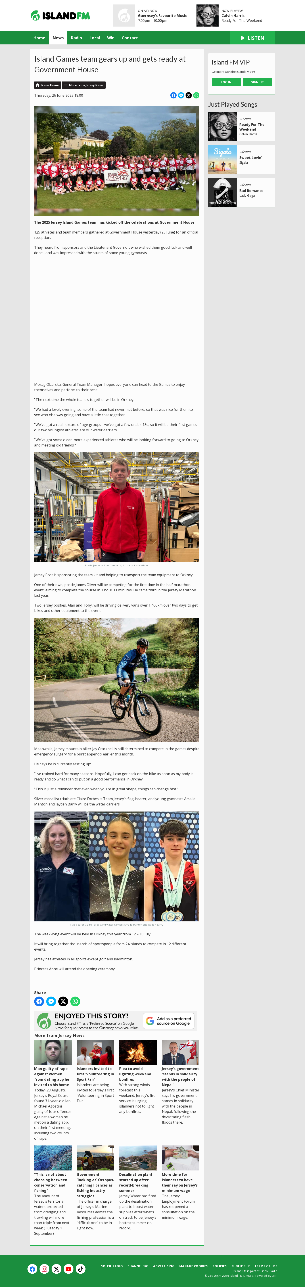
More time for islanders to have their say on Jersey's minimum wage (180, 1182)
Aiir (274, 1276)
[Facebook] (32, 1269)
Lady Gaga (247, 195)
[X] (56, 1269)
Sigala (243, 162)
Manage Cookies (193, 1266)
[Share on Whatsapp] (196, 95)
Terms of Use (266, 1266)
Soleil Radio (112, 1266)
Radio (76, 37)
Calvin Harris (232, 16)
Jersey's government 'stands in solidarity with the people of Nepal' (180, 1076)
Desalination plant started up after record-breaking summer (135, 1182)
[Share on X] (189, 95)
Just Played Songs (232, 104)
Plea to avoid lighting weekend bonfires (135, 1074)
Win (111, 37)
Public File (241, 1266)
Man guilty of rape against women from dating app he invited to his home (51, 1076)
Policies (220, 1266)
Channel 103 (137, 1266)
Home (39, 37)
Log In (226, 82)
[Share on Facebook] (173, 95)
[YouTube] (68, 1269)
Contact (130, 37)
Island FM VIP (231, 62)
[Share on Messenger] (181, 95)
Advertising (164, 1266)
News (58, 37)
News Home (50, 85)
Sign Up (257, 82)
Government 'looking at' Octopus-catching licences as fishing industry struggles (95, 1185)
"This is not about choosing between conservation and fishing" (50, 1182)
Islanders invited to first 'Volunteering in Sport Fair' (95, 1074)
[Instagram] (44, 1269)
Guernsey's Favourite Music (162, 16)
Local (94, 37)
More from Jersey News (86, 85)
